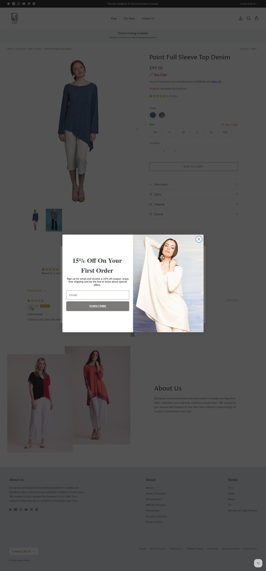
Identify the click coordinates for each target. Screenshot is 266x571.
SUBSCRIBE (97, 306)
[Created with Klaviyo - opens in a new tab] (133, 334)
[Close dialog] (199, 239)
